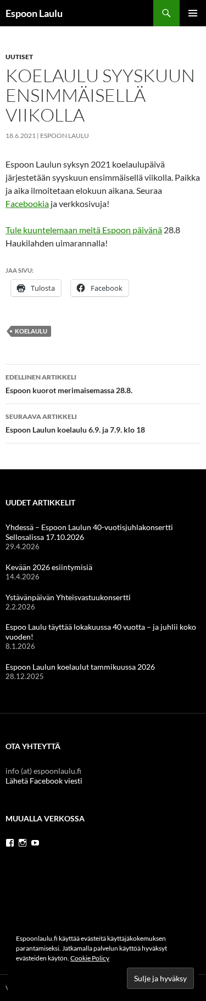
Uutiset (19, 57)
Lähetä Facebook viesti (43, 780)
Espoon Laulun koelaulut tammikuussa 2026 (80, 666)
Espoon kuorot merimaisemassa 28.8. (68, 384)
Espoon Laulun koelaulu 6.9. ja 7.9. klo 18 (75, 423)
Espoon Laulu (34, 13)
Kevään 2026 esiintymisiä (48, 567)
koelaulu (31, 331)
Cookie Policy (89, 958)
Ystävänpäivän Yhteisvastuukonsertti (68, 597)
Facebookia (27, 203)
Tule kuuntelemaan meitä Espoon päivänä (83, 230)
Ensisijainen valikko (193, 13)
